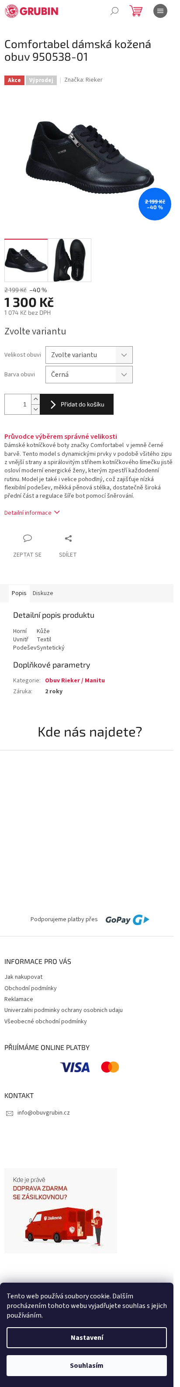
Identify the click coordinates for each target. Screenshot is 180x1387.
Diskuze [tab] (43, 593)
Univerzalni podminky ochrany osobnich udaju (63, 1010)
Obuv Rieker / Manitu (75, 680)
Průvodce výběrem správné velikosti (60, 436)
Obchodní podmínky (30, 988)
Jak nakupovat (23, 977)
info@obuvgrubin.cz (43, 1112)
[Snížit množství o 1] (35, 409)
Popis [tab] (19, 593)
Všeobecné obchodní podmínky (45, 1021)
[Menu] (160, 11)
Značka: (83, 80)
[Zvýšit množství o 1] (35, 399)
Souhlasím (87, 1365)
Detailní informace (28, 513)
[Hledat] (114, 11)
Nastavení (87, 1337)
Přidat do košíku (82, 404)
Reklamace (18, 999)
